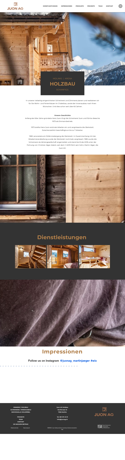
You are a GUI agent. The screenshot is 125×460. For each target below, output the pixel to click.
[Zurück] (11, 48)
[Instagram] (120, 6)
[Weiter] (114, 48)
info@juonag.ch (62, 419)
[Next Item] (119, 381)
